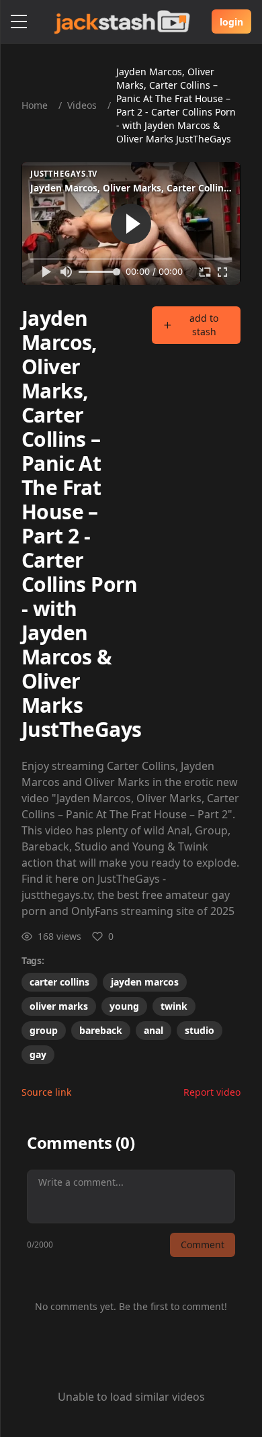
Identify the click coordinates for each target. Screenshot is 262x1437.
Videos (82, 105)
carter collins (59, 981)
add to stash (203, 325)
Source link (46, 1092)
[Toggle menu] (18, 21)
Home (34, 105)
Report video (212, 1092)
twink (174, 1006)
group (44, 1030)
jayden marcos (145, 981)
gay (38, 1054)
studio (199, 1030)
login (231, 21)
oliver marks (59, 1006)
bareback (100, 1030)
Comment (202, 1244)
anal (153, 1030)
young (124, 1006)
